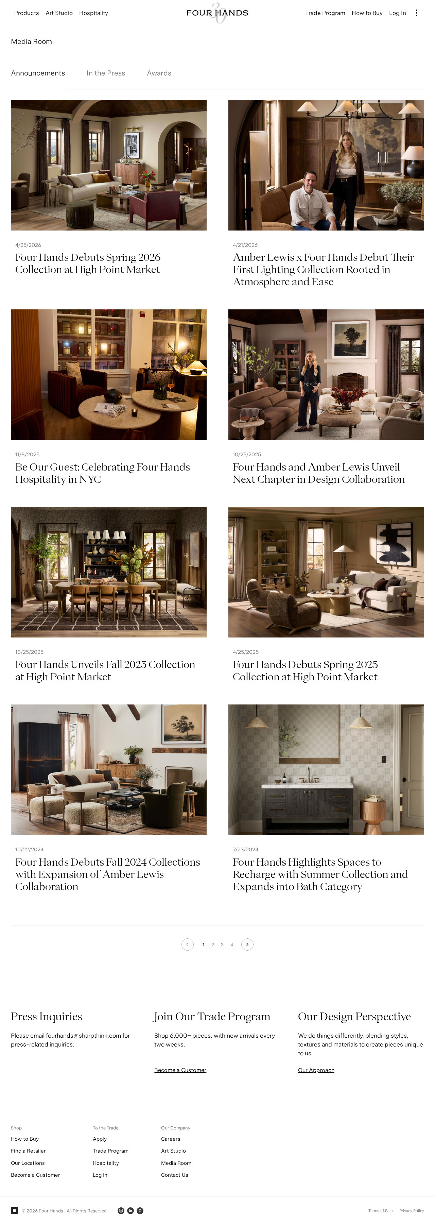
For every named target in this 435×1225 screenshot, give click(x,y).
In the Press (106, 73)
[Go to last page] (247, 944)
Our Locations (28, 1163)
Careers (170, 1139)
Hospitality (106, 1163)
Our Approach (316, 1070)
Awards (159, 73)
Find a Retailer (28, 1151)
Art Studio (173, 1151)
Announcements (38, 73)
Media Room (176, 1163)
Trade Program (110, 1151)
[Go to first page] (187, 944)
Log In (100, 1175)
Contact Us (174, 1175)
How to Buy (25, 1139)
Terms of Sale (380, 1210)
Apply (100, 1139)
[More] (417, 13)
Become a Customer (180, 1070)
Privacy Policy (411, 1210)
